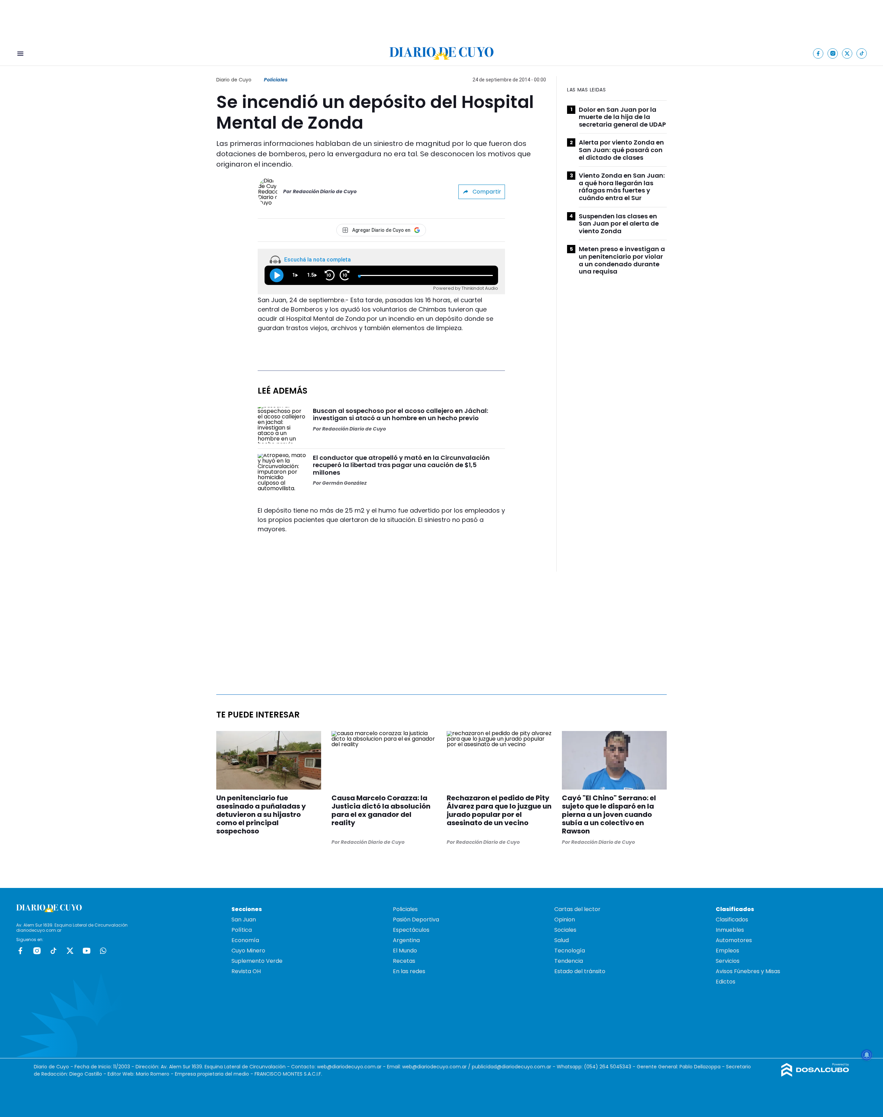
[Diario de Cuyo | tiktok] (861, 53)
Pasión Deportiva (416, 919)
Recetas (404, 961)
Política (241, 930)
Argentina (406, 940)
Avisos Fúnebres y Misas (748, 971)
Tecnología (569, 951)
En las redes (409, 971)
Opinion (564, 919)
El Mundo (405, 951)
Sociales (565, 930)
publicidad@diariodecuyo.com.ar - (514, 1066)
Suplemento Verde (256, 961)
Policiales (276, 79)
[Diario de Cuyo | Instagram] (832, 53)
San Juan (243, 919)
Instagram (37, 951)
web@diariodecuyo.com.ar (349, 1066)
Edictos (725, 982)
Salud (561, 940)
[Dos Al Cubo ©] (815, 1075)
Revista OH (246, 971)
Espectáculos (411, 930)
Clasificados (732, 919)
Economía (245, 940)
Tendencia (568, 961)
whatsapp (103, 951)
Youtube (86, 951)
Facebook (20, 951)
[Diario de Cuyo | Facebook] (818, 53)
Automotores (734, 940)
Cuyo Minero (248, 951)
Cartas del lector (577, 909)
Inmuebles (730, 930)
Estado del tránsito (579, 971)
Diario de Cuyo (233, 79)
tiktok (53, 951)
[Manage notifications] (866, 1054)
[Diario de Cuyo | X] (847, 53)
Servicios (728, 961)
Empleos (727, 951)
